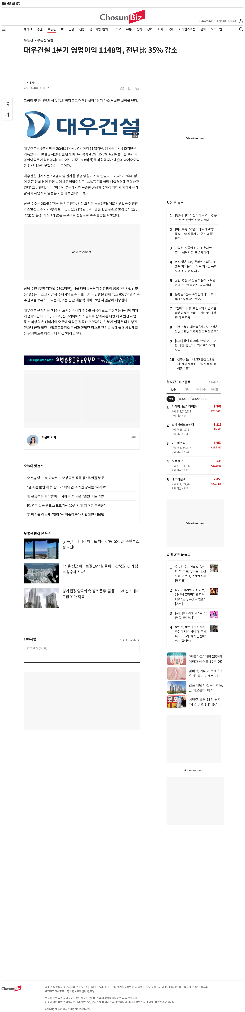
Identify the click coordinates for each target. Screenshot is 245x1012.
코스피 (182, 399)
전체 (170, 399)
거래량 (214, 389)
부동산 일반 (45, 40)
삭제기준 (135, 640)
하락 (187, 389)
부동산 (28, 40)
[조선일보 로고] (11, 4)
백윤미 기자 (30, 83)
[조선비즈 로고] (122, 17)
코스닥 (196, 399)
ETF (207, 399)
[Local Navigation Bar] (4, 29)
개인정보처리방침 (54, 991)
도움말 (123, 640)
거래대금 (201, 389)
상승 (173, 389)
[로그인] (241, 21)
